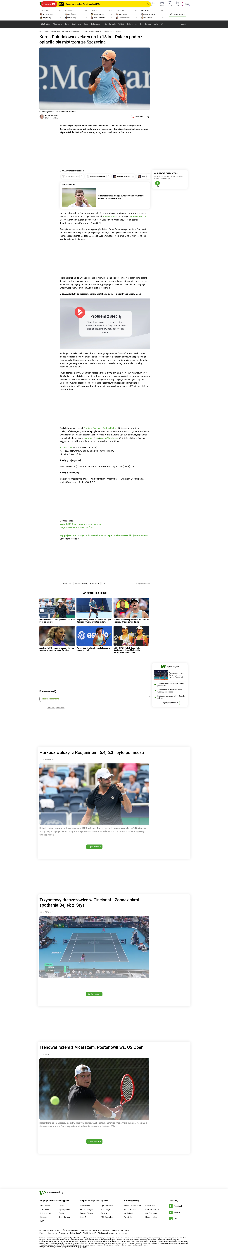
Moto (156, 24)
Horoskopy (52, 1233)
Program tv (63, 1233)
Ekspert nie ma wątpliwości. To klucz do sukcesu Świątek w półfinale (131, 621)
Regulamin (125, 1230)
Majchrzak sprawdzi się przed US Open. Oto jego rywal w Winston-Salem (94, 621)
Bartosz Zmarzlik (152, 1209)
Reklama (115, 1230)
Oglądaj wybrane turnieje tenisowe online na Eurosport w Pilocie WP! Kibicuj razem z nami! (104, 535)
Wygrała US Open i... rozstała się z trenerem (81, 524)
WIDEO (121, 24)
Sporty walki (110, 24)
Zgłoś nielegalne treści (55, 708)
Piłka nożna (57, 24)
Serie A (104, 1213)
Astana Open (66, 447)
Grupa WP (55, 1230)
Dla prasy (73, 1230)
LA (162, 24)
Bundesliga (105, 1209)
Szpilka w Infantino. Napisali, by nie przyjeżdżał (170, 685)
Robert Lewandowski (132, 1206)
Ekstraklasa (85, 1206)
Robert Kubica (129, 1209)
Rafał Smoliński (52, 115)
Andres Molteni (110, 428)
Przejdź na (47, 4)
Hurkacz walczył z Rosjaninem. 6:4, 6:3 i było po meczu (57, 621)
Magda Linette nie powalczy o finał (76, 527)
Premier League (86, 1209)
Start (41, 31)
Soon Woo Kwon (110, 216)
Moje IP (92, 1233)
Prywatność (83, 1230)
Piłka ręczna (132, 24)
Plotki (85, 1233)
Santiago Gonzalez (93, 428)
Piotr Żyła (128, 1217)
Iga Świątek (128, 1213)
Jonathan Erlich (91, 438)
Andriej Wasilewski (109, 438)
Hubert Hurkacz (151, 1217)
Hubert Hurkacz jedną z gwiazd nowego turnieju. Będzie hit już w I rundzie (121, 197)
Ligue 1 (83, 1217)
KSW (42, 1221)
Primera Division (86, 1213)
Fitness (43, 1217)
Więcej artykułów (169, 703)
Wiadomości (103, 1233)
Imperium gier (121, 1233)
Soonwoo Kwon (56, 31)
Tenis (67, 24)
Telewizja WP (75, 1233)
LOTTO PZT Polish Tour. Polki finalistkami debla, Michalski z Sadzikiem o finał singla (127, 650)
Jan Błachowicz (151, 1213)
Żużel (86, 24)
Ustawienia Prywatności (100, 1230)
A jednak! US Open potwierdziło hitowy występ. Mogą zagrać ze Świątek (56, 649)
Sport (111, 1233)
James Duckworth (137, 216)
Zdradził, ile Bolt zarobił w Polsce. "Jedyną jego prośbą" (170, 691)
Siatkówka (76, 24)
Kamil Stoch (150, 1206)
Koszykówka (145, 24)
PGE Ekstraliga (107, 1217)
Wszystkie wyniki (176, 14)
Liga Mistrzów (107, 1206)
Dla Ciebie (45, 24)
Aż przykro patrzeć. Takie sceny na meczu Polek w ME (176, 675)
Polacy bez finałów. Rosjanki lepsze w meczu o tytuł (93, 649)
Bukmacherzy (96, 24)
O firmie (64, 1230)
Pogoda (42, 1233)
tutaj (85, 1247)
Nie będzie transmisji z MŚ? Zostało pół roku (171, 697)
